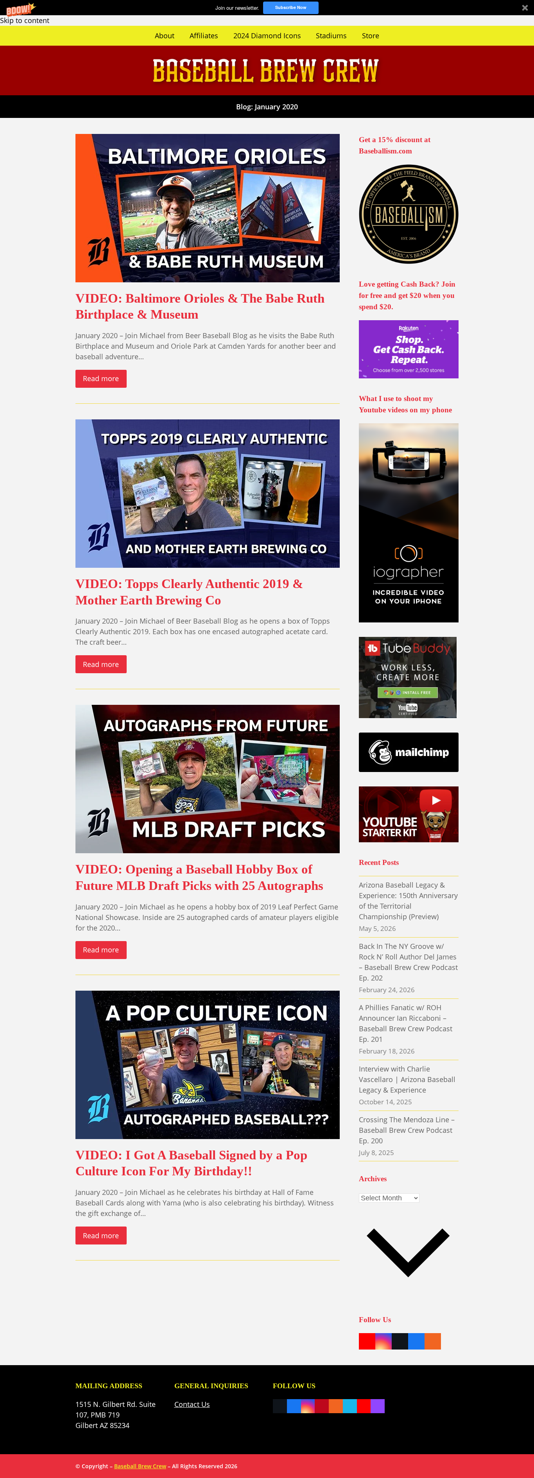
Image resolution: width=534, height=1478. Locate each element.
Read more (101, 378)
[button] (267, 7)
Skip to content (24, 20)
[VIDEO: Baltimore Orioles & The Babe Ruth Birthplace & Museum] (207, 207)
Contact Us (192, 1404)
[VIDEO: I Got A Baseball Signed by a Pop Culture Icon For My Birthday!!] (207, 1064)
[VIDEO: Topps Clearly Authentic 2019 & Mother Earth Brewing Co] (207, 492)
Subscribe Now (290, 7)
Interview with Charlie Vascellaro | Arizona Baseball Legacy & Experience (407, 1079)
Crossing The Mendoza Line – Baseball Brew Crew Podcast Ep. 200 (407, 1130)
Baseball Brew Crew (140, 1466)
